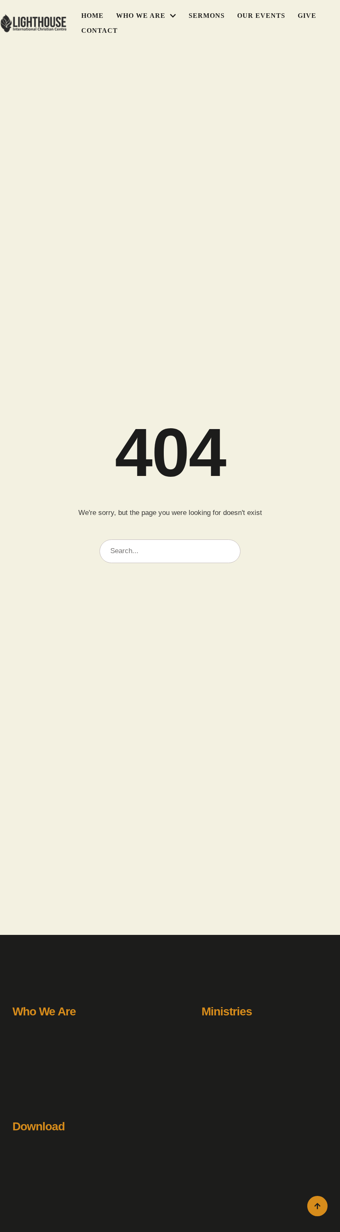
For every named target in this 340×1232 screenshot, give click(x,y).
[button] (173, 15)
